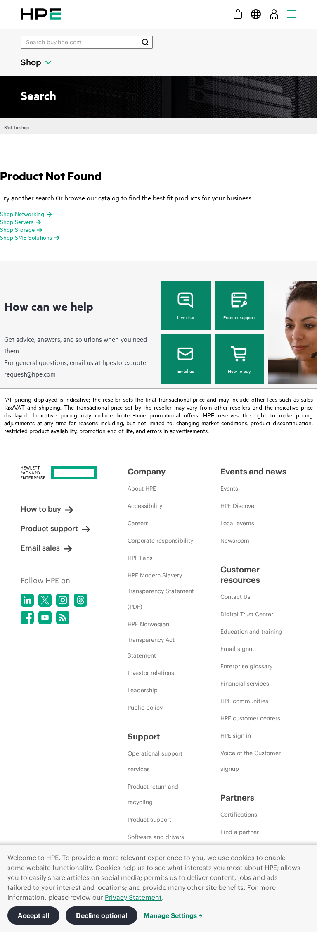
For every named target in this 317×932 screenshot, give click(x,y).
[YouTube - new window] (45, 617)
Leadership (143, 690)
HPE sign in (235, 735)
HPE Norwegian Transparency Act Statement (151, 639)
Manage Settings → (173, 915)
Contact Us (235, 597)
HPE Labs (140, 558)
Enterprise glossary (246, 666)
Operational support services (155, 761)
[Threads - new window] (80, 600)
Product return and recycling (153, 794)
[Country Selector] (256, 14)
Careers (138, 523)
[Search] (145, 42)
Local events (237, 523)
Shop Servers (16, 221)
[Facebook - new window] (27, 617)
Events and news (253, 471)
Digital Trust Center (246, 614)
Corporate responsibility (160, 540)
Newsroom (234, 540)
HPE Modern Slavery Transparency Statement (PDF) (161, 591)
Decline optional (101, 915)
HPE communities (244, 701)
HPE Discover (238, 506)
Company (147, 471)
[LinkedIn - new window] (27, 600)
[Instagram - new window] (62, 600)
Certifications (238, 814)
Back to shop (16, 127)
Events (229, 488)
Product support (239, 317)
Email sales (40, 548)
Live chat (185, 317)
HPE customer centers (250, 718)
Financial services (244, 683)
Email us (185, 370)
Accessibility (145, 506)
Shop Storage (17, 229)
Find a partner (239, 832)
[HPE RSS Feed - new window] (62, 617)
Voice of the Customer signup (250, 760)
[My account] (274, 14)
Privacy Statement (133, 897)
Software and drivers (156, 837)
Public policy (145, 707)
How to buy (239, 370)
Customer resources (240, 574)
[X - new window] (45, 600)
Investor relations (151, 673)
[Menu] (291, 14)
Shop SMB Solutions (26, 237)
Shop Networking (22, 213)
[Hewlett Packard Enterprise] (41, 14)
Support (144, 736)
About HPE (142, 488)
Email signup (238, 649)
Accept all (33, 915)
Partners (237, 797)
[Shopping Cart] (238, 14)
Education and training (251, 631)
